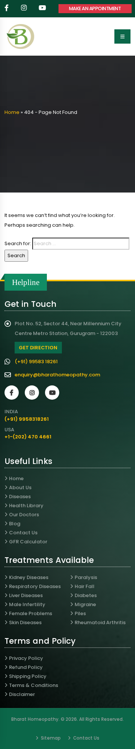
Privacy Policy (26, 658)
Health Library (26, 505)
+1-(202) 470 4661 (27, 436)
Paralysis (86, 577)
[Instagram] (32, 392)
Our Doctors (24, 514)
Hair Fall (84, 586)
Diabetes (86, 595)
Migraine (85, 604)
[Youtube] (52, 392)
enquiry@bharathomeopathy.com (57, 374)
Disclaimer (22, 694)
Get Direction (38, 347)
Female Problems (30, 613)
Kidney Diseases (28, 577)
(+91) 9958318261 (26, 419)
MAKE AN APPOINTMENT (95, 8)
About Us (20, 487)
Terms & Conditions (33, 685)
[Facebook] (11, 392)
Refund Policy (26, 667)
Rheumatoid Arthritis (100, 622)
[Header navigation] (122, 36)
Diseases (20, 496)
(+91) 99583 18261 (36, 361)
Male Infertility (27, 604)
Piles (80, 613)
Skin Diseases (25, 622)
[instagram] (24, 9)
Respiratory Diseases (35, 586)
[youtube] (43, 9)
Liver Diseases (26, 595)
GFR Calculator (28, 541)
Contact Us (23, 532)
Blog (14, 523)
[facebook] (7, 9)
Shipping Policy (27, 676)
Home (12, 112)
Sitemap (50, 738)
